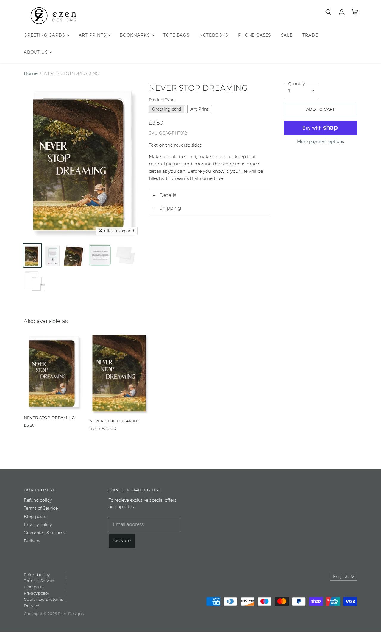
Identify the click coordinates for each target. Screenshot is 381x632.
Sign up (122, 541)
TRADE (310, 35)
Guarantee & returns (44, 533)
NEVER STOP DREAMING (49, 417)
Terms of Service (41, 508)
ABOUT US (36, 52)
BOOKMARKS (135, 35)
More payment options (320, 141)
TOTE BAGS (176, 35)
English (341, 576)
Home (31, 73)
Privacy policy (38, 524)
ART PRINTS (93, 35)
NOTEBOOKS (213, 35)
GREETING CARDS (45, 35)
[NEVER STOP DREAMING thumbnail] (75, 255)
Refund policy (38, 500)
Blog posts (35, 516)
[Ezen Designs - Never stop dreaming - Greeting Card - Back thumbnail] (52, 255)
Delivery (32, 541)
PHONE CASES (254, 35)
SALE (286, 35)
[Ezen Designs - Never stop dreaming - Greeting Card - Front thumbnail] (32, 255)
